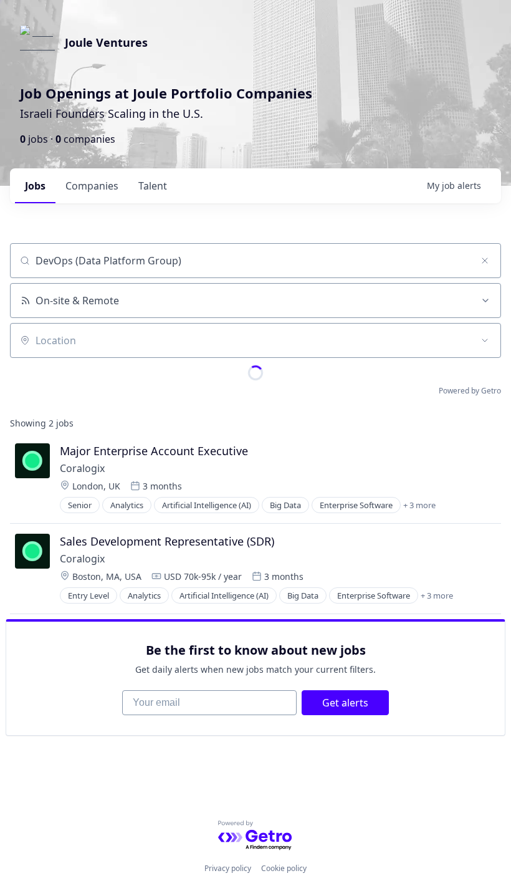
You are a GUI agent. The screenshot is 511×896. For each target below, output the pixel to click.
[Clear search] (485, 260)
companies (91, 186)
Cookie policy (284, 868)
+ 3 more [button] (419, 505)
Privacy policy (227, 868)
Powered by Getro (470, 390)
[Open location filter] (485, 340)
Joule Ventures (106, 42)
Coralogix (82, 468)
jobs (35, 186)
